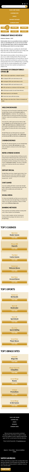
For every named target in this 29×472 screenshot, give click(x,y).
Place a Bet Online (14, 10)
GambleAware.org (22, 441)
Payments (14, 424)
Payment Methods (14, 19)
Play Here (14, 238)
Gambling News (14, 22)
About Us (6, 450)
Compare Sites (14, 13)
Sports (14, 16)
